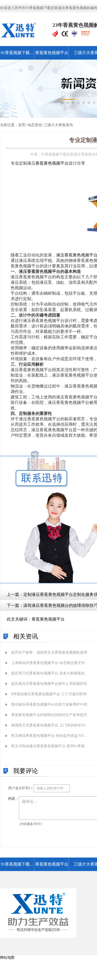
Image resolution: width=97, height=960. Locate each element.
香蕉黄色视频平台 (51, 52)
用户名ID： (21, 788)
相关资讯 (25, 636)
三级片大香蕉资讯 (58, 125)
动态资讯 (34, 125)
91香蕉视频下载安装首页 (17, 55)
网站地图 (7, 957)
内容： (13, 799)
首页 (21, 125)
